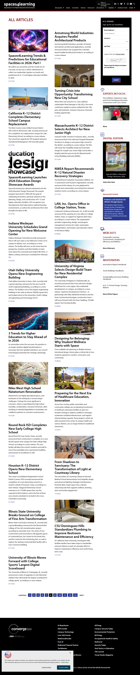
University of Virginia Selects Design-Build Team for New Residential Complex (73, 271)
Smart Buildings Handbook (113, 270)
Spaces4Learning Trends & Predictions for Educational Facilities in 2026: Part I (27, 59)
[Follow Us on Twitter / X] (118, 4)
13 (75, 595)
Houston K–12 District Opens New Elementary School (25, 469)
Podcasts (91, 8)
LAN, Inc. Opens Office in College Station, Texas (72, 205)
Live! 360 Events (64, 635)
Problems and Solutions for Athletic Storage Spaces (115, 200)
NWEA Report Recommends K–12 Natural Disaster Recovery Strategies (74, 172)
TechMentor (62, 648)
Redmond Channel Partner (68, 645)
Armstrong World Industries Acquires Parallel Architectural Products (74, 36)
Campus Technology (66, 632)
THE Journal (99, 651)
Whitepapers (111, 260)
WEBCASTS (109, 232)
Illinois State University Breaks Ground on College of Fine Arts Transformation (28, 515)
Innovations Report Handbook (114, 264)
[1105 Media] (21, 647)
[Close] (70, 653)
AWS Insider (62, 628)
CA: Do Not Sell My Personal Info (99, 667)
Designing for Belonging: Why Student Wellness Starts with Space (72, 341)
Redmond (98, 642)
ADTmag (98, 625)
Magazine (58, 8)
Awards (111, 8)
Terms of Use (82, 667)
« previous (22, 595)
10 (60, 595)
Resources (100, 8)
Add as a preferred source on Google (105, 4)
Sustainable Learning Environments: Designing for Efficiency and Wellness (114, 239)
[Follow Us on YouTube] (131, 4)
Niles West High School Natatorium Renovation (25, 390)
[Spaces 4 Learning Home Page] (19, 5)
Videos (83, 8)
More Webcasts (109, 248)
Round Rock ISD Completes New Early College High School (28, 428)
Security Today (100, 645)
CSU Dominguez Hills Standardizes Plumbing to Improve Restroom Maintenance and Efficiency (74, 531)
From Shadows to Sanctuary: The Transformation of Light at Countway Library (73, 467)
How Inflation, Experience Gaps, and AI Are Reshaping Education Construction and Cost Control (115, 100)
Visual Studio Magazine (104, 655)
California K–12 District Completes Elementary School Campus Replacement (25, 118)
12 (70, 595)
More (131, 8)
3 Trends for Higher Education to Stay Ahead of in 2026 (28, 336)
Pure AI (60, 642)
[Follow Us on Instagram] (128, 4)
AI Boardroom (63, 625)
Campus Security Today (104, 628)
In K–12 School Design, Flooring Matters (115, 286)
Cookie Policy (65, 662)
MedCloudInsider (64, 638)
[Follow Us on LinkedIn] (115, 4)
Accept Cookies (63, 667)
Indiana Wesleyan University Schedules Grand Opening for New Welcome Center (28, 228)
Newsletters (122, 8)
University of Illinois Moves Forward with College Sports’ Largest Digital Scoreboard (27, 562)
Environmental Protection (105, 632)
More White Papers (110, 294)
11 (65, 595)
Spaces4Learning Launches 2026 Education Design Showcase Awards (28, 180)
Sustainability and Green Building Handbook (115, 278)
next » (82, 595)
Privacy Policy (120, 54)
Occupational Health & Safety (106, 638)
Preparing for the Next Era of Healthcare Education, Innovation (73, 396)
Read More (108, 218)
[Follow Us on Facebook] (124, 4)
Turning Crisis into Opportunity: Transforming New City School (74, 94)
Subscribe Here (109, 182)
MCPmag (98, 635)
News (68, 8)
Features (75, 8)
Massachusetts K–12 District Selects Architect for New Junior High (74, 129)
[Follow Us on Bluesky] (121, 4)
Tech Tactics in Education (104, 648)
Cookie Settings (46, 667)
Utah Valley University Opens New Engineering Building (26, 273)
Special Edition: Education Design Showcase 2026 (116, 175)
